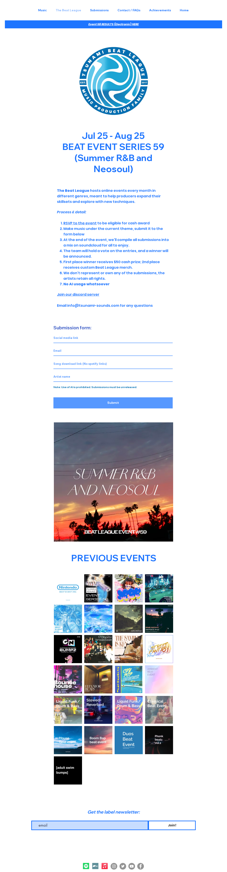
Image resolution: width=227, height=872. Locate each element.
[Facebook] (140, 866)
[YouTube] (131, 866)
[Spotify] (86, 866)
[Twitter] (122, 866)
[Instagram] (114, 866)
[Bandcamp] (95, 866)
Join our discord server (78, 294)
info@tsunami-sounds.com (93, 305)
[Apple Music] (105, 866)
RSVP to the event (80, 223)
